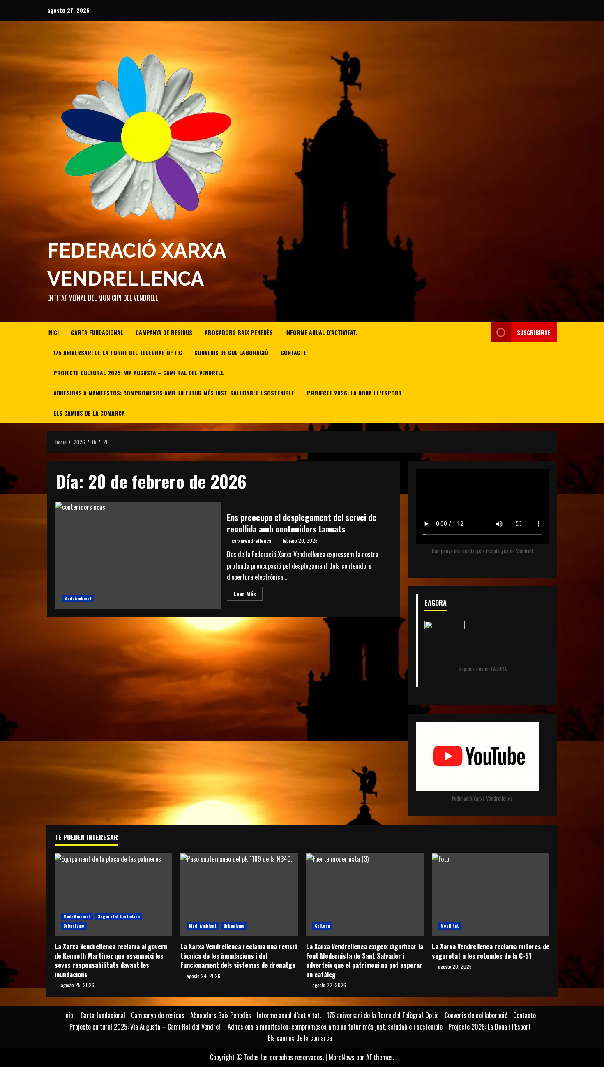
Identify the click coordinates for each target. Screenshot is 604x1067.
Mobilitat (449, 926)
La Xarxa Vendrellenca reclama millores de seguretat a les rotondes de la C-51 (490, 894)
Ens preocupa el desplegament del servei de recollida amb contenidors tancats (138, 555)
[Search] (482, 373)
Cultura (322, 926)
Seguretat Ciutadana (119, 916)
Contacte (294, 352)
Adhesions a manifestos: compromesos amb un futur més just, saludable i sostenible (174, 392)
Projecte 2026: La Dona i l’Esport (354, 392)
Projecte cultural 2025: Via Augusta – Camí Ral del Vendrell (138, 372)
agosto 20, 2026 (455, 966)
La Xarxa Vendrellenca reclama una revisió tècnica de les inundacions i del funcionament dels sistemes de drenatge (239, 894)
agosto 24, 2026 (203, 975)
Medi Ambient (78, 598)
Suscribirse (534, 332)
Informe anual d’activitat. (321, 332)
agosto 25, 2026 (77, 984)
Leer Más (248, 595)
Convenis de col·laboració (231, 352)
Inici (53, 332)
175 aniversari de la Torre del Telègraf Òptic (117, 352)
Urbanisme (73, 926)
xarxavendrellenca (251, 540)
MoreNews (342, 1057)
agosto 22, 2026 (329, 984)
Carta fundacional (97, 332)
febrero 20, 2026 (300, 540)
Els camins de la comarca (89, 413)
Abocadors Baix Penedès (239, 332)
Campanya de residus (164, 332)
